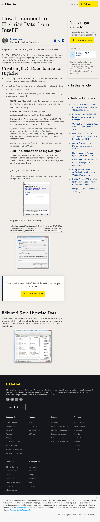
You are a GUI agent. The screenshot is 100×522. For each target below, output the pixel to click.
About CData (79, 422)
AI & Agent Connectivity (61, 430)
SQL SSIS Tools (34, 430)
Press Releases (79, 426)
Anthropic (33, 467)
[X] (12, 399)
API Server (10, 438)
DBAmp (32, 434)
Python (9, 434)
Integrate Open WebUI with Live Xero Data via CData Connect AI (84, 117)
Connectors (55, 422)
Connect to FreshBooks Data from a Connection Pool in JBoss (85, 127)
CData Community (13, 467)
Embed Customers (58, 434)
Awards (77, 434)
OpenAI (32, 486)
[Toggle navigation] (25, 4)
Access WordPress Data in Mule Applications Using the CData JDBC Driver (84, 107)
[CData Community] (21, 399)
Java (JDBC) (11, 426)
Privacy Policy (22, 508)
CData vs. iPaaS (57, 438)
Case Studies (11, 471)
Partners (77, 442)
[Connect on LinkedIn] (63, 40)
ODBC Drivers (11, 422)
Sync (31, 422)
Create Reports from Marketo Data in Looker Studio (82, 146)
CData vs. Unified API (59, 442)
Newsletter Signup (13, 482)
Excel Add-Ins (11, 445)
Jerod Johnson (16, 39)
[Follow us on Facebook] (55, 40)
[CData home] (11, 4)
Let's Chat (85, 4)
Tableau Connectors (14, 453)
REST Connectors (13, 442)
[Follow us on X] (59, 40)
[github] (16, 399)
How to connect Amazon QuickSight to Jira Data (83, 154)
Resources (10, 478)
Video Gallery (11, 490)
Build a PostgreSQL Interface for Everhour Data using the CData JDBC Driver (85, 182)
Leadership (78, 438)
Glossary (9, 486)
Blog (8, 475)
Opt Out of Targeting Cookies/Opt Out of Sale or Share (76, 515)
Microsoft (32, 478)
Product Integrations (59, 426)
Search (73, 4)
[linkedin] (8, 399)
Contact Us (78, 449)
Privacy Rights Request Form (21, 510)
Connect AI (33, 426)
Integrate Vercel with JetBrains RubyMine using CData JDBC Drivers (83, 172)
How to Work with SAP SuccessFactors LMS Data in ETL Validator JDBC (84, 136)
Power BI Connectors (14, 449)
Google (31, 475)
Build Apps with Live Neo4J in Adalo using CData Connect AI (84, 162)
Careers (77, 445)
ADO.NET (9, 430)
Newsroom (78, 430)
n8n (30, 482)
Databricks (33, 471)
